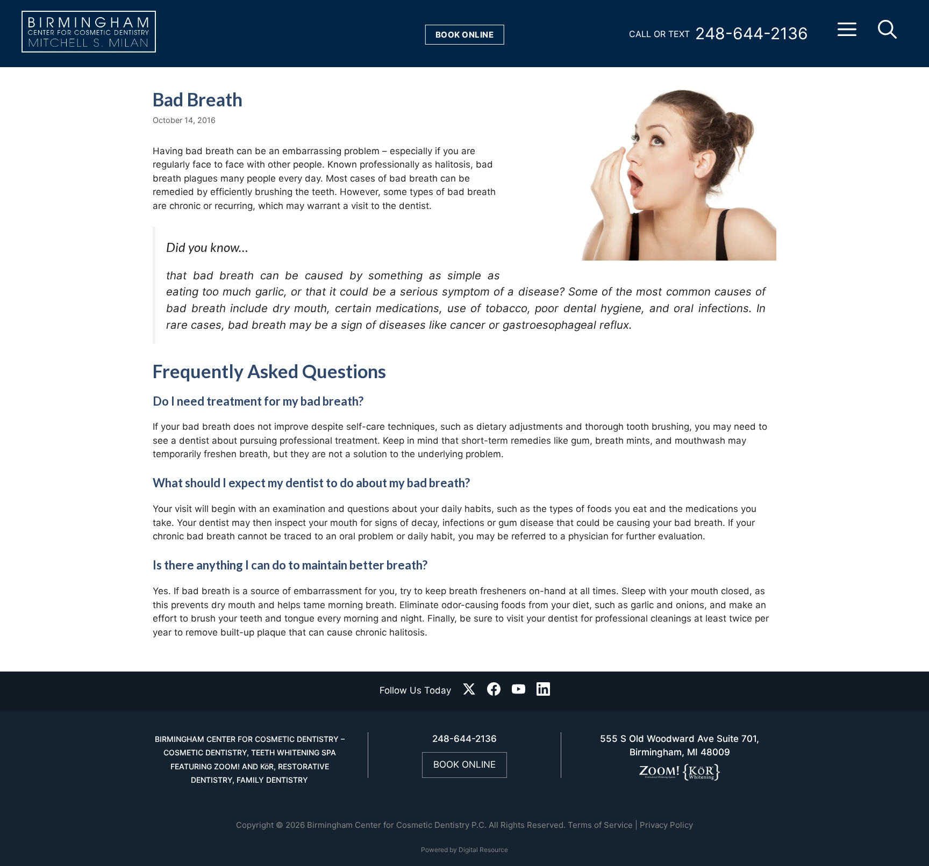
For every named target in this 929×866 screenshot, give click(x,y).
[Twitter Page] (469, 691)
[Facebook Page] (494, 691)
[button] (847, 34)
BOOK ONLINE (464, 764)
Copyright (255, 825)
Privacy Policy (666, 825)
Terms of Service (600, 825)
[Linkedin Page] (543, 691)
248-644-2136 (751, 33)
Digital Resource (483, 850)
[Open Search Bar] (887, 34)
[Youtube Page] (518, 691)
